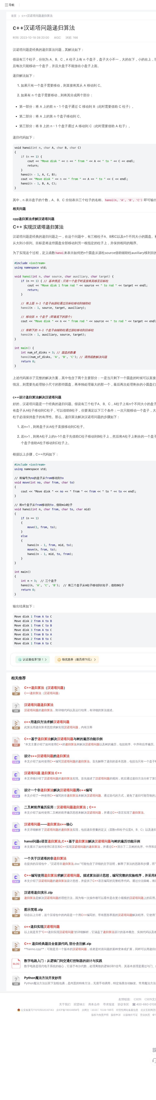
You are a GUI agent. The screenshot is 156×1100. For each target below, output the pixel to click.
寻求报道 (108, 1004)
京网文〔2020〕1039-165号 (98, 1009)
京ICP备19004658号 (67, 1009)
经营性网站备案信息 (127, 1009)
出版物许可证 (130, 1014)
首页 (13, 15)
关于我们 (64, 1004)
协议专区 (123, 1004)
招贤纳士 (79, 1004)
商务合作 (94, 1004)
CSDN (137, 999)
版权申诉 (116, 1014)
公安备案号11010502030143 (37, 1009)
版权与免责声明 (99, 1014)
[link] (13, 15)
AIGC (57, 37)
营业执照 (145, 1014)
